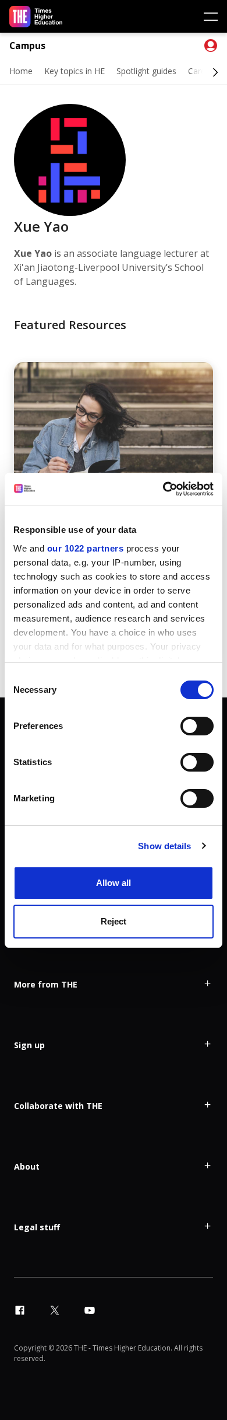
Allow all (113, 883)
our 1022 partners (85, 548)
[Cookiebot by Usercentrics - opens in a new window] (163, 489)
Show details (164, 846)
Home (21, 70)
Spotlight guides (146, 70)
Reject (113, 921)
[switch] (197, 726)
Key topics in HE (74, 70)
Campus (27, 46)
